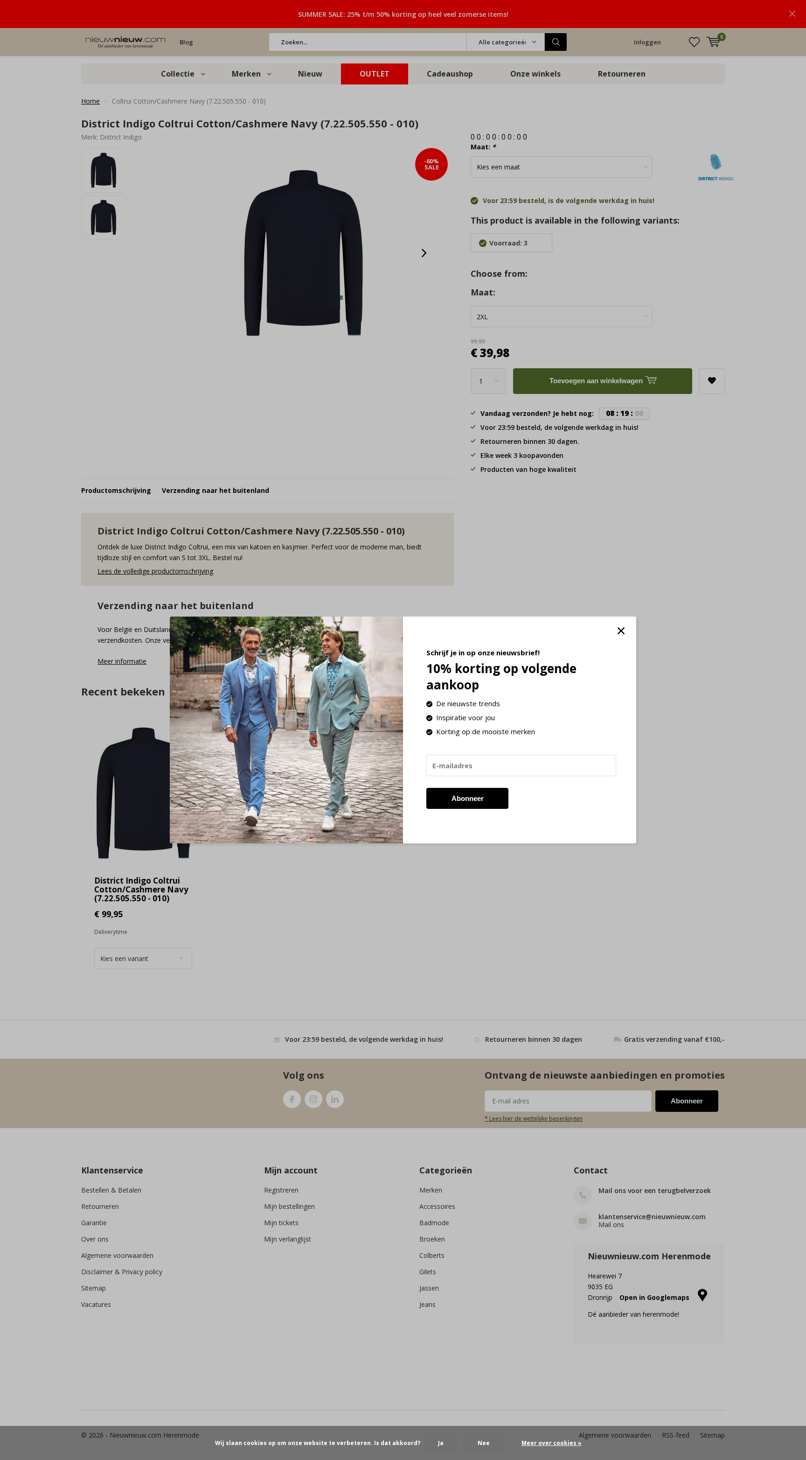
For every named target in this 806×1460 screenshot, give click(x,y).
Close (621, 631)
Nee (484, 1443)
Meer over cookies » (551, 1443)
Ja (441, 1443)
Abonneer (468, 798)
